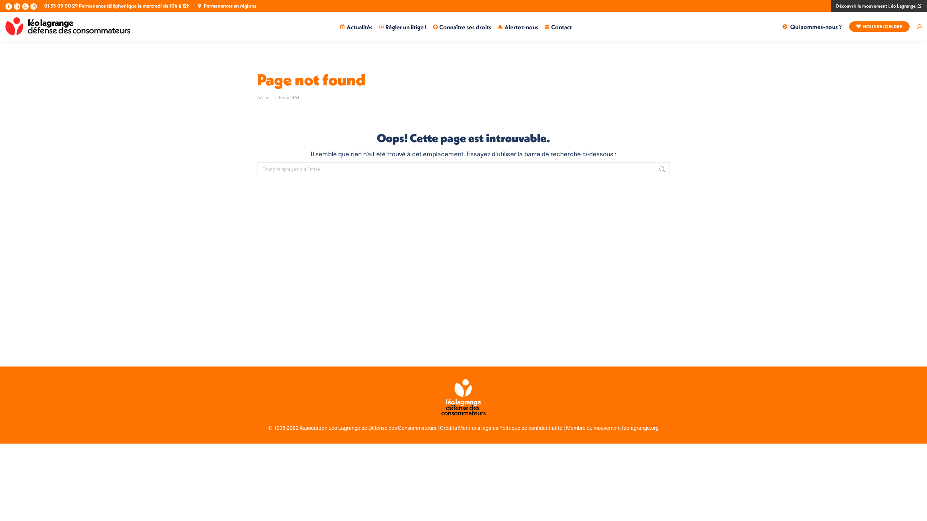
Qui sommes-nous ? (816, 26)
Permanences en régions (230, 6)
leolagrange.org (640, 428)
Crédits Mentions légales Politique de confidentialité (501, 428)
